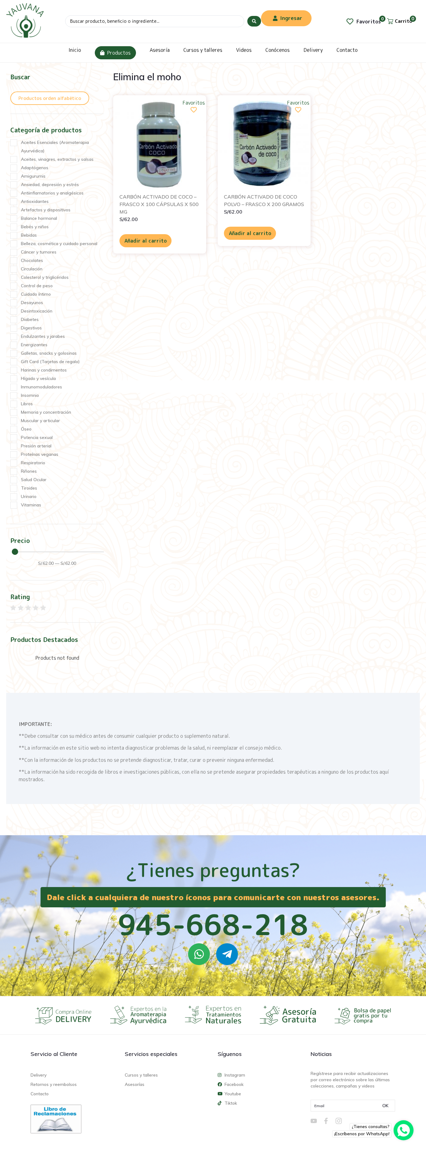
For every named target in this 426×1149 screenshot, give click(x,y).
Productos (119, 52)
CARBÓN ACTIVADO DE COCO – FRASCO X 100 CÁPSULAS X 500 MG (159, 204)
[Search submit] (254, 21)
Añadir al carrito (145, 240)
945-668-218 (213, 924)
